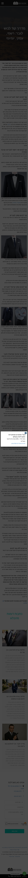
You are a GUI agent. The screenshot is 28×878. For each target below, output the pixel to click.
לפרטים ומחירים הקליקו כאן (18, 443)
